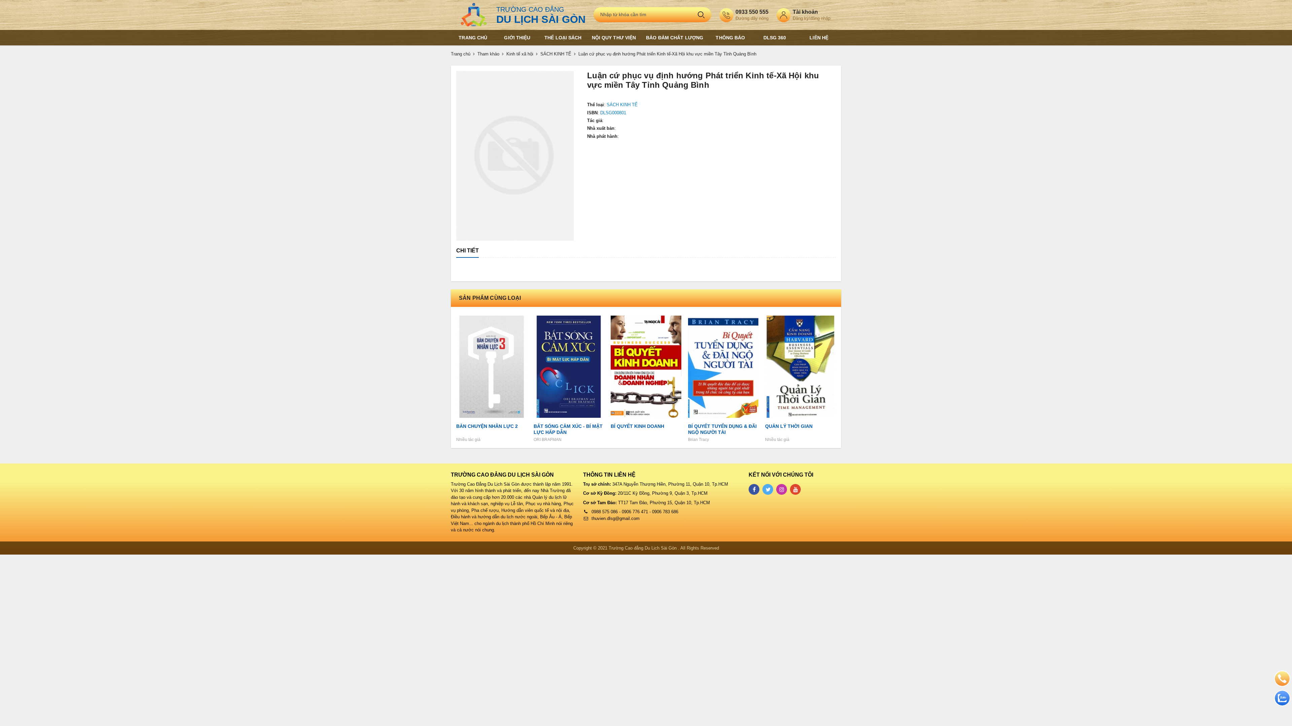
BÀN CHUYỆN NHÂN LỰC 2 (487, 426)
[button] (568, 77)
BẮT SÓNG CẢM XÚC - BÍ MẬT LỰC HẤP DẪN (568, 429)
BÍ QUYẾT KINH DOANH (637, 426)
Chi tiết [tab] (467, 250)
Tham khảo (488, 53)
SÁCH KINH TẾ (555, 53)
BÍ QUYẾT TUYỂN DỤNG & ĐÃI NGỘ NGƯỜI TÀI (722, 429)
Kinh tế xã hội (519, 53)
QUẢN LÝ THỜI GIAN (789, 426)
